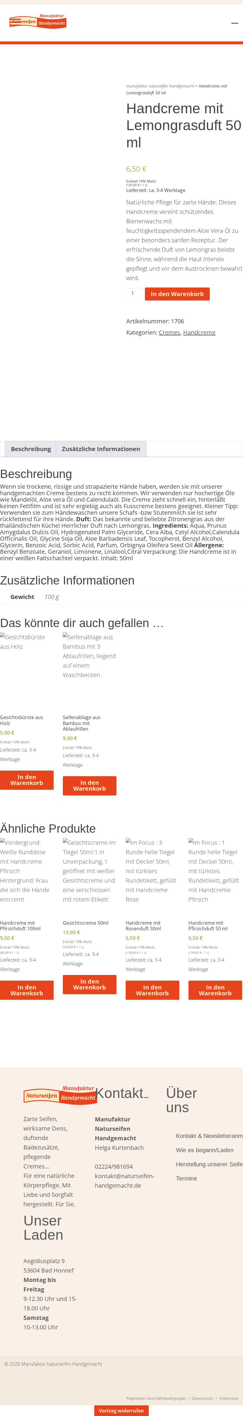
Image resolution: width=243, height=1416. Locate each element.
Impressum (229, 1398)
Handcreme (199, 332)
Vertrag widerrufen (121, 1410)
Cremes (169, 332)
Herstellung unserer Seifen (198, 1164)
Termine (186, 1178)
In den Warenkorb (177, 294)
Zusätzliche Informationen (101, 449)
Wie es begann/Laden (198, 1150)
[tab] (31, 449)
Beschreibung (31, 449)
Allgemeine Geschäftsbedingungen (156, 1398)
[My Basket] (234, 19)
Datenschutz (202, 1398)
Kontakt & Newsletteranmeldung (198, 1136)
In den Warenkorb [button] (26, 780)
